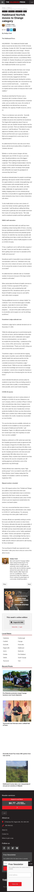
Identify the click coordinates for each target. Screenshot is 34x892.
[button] (2, 2)
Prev (4, 584)
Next (29, 584)
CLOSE (30, 863)
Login (20, 627)
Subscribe (14, 627)
